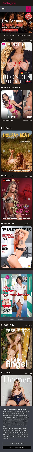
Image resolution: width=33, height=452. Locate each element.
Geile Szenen (21, 35)
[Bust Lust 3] (16, 295)
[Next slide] (30, 22)
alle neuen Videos (26, 40)
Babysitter (13, 35)
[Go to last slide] (4, 63)
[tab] (10, 319)
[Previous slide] (2, 22)
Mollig (28, 35)
